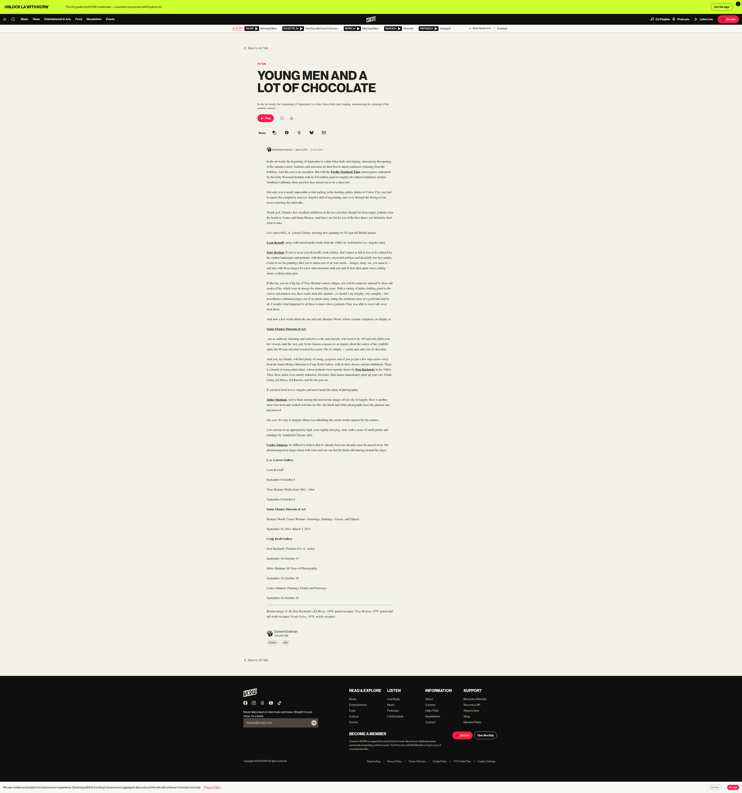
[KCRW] (250, 696)
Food (78, 19)
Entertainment (358, 704)
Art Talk (261, 63)
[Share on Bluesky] (311, 133)
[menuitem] (291, 118)
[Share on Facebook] (287, 133)
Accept (733, 787)
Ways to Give (471, 710)
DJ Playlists (663, 19)
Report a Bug (373, 761)
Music (24, 19)
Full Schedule (395, 716)
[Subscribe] (314, 723)
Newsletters (94, 19)
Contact (430, 722)
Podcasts (683, 19)
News (36, 19)
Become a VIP (472, 704)
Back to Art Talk (258, 48)
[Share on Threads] (299, 133)
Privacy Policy (393, 761)
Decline (715, 787)
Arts (285, 642)
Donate (731, 19)
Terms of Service (415, 761)
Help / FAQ (431, 710)
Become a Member (475, 699)
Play (268, 118)
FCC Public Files (460, 761)
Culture (272, 642)
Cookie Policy (438, 761)
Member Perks (472, 722)
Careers (430, 704)
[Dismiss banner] (738, 4)
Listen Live (706, 19)
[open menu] (6, 19)
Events (110, 19)
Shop (467, 716)
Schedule (502, 28)
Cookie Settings (486, 761)
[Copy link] (274, 133)
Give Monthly (485, 735)
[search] (14, 19)
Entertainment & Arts (57, 19)
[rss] (282, 119)
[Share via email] (324, 133)
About (429, 699)
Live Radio (393, 699)
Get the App (721, 7)
